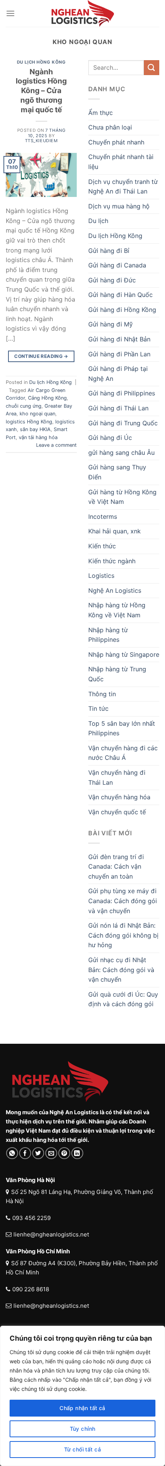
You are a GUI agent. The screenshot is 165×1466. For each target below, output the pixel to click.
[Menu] (10, 13)
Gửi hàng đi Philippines (121, 393)
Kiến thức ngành (111, 561)
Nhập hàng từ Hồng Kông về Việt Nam (116, 610)
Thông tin (102, 694)
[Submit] (151, 67)
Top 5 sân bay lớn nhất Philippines (121, 728)
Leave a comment (56, 445)
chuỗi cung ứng (23, 406)
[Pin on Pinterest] (64, 1153)
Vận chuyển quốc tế (117, 812)
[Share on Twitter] (38, 1153)
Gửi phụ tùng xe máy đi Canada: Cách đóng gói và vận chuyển (122, 900)
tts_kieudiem (41, 140)
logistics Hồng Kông (29, 422)
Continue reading (41, 356)
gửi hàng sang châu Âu (121, 452)
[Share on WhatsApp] (12, 1153)
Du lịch (98, 221)
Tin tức (98, 708)
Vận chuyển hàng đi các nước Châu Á (123, 753)
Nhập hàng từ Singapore (123, 654)
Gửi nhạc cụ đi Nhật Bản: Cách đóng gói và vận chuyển (121, 969)
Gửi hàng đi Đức (112, 280)
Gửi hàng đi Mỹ (110, 324)
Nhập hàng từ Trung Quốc (117, 674)
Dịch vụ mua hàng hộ (119, 206)
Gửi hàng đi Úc (110, 437)
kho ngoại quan (37, 414)
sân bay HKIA (35, 429)
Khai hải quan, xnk (114, 531)
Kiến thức (102, 546)
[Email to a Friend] (51, 1153)
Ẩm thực (100, 112)
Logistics (101, 575)
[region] (82, 1396)
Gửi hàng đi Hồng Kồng (122, 309)
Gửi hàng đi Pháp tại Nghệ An (118, 373)
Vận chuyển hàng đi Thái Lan (116, 777)
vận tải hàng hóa (38, 437)
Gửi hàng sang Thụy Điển (117, 472)
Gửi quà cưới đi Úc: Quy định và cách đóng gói (123, 999)
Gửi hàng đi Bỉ (108, 250)
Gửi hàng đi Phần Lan (119, 354)
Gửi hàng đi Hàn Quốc (120, 294)
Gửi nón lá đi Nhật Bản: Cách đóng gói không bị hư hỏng (123, 935)
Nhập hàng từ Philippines (108, 635)
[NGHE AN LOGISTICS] (82, 13)
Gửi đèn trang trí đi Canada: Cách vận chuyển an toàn (116, 866)
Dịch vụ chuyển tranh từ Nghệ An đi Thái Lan (123, 186)
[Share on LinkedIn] (77, 1153)
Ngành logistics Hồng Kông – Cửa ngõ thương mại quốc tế (41, 91)
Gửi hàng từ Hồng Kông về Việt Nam (122, 497)
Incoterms (102, 516)
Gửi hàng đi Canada (117, 265)
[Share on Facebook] (25, 1153)
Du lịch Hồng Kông (41, 62)
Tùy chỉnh (83, 1428)
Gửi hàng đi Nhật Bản (119, 339)
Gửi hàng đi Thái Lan (118, 408)
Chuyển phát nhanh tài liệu (120, 162)
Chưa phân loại (110, 127)
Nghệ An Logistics (114, 590)
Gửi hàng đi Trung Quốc (123, 423)
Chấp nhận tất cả (82, 1408)
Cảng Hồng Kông (47, 398)
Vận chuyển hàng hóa (119, 797)
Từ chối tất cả (82, 1449)
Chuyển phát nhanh (116, 142)
